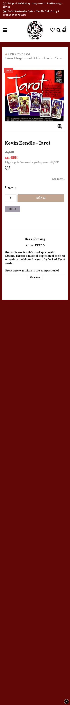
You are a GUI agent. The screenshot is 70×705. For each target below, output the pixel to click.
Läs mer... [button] (58, 179)
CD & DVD (17, 54)
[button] (52, 30)
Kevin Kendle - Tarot (49, 58)
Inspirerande (24, 58)
